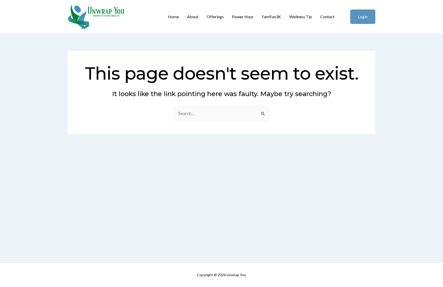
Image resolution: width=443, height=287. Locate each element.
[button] (359, 17)
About (192, 16)
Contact (327, 16)
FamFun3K (271, 16)
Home (173, 16)
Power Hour (243, 16)
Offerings (215, 16)
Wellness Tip (300, 16)
